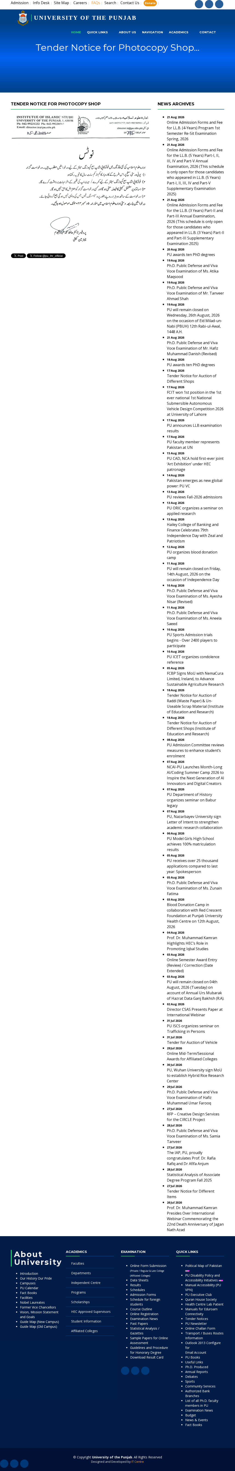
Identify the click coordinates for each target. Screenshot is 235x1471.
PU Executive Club (198, 1294)
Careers (80, 2)
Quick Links (97, 32)
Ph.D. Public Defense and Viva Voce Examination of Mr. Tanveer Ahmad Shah (195, 293)
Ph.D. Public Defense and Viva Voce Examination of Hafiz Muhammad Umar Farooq (192, 1097)
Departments (81, 1273)
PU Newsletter (196, 1323)
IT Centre (137, 1462)
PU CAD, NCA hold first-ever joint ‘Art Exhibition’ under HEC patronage (195, 464)
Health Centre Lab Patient (204, 1304)
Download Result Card (146, 1357)
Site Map (61, 2)
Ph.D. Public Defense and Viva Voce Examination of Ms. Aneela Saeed (194, 618)
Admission (19, 2)
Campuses (28, 1283)
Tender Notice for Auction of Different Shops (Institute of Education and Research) (191, 728)
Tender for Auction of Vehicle (192, 1042)
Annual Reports (196, 1372)
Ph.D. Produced (196, 1367)
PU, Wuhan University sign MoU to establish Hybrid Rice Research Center (195, 1075)
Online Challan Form (200, 1328)
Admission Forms (143, 1294)
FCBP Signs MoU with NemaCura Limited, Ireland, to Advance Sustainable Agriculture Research (195, 679)
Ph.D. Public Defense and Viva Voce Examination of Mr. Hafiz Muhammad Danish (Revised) (192, 348)
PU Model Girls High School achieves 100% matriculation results (191, 844)
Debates (191, 1376)
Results (135, 1285)
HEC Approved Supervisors (91, 1311)
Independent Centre (86, 1282)
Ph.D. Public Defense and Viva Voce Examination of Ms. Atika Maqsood (192, 271)
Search (110, 2)
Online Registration (144, 1314)
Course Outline (141, 1309)
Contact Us (129, 2)
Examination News (144, 1319)
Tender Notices (196, 1319)
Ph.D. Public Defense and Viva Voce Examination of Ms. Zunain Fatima (194, 888)
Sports (190, 1381)
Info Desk (41, 2)
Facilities (26, 1297)
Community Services (200, 1386)
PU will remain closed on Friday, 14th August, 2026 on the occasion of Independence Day (194, 574)
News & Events (196, 1420)
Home (76, 32)
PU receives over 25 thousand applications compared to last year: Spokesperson (192, 866)
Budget (190, 1415)
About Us (127, 32)
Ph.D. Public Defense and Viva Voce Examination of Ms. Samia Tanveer (193, 1136)
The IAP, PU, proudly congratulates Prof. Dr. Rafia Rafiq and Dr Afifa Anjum (191, 1158)
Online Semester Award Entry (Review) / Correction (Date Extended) (192, 965)
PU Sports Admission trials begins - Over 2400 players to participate (192, 640)
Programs (78, 1292)
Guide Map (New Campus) (39, 1321)
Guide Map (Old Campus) (38, 1326)
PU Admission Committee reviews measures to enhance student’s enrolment (195, 750)
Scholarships (80, 1302)
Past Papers (139, 1323)
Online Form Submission (148, 1270)
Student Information (86, 1321)
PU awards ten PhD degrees (191, 254)
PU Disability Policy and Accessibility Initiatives (202, 1277)
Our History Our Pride (36, 1278)
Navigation (152, 32)
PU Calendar (29, 1288)
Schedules (137, 1290)
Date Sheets (139, 1280)
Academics (178, 32)
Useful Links (194, 1362)
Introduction (29, 1273)
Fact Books (28, 1293)
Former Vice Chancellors (38, 1307)
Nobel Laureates (32, 1302)
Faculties (77, 1263)
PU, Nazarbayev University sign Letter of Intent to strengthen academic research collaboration (194, 822)
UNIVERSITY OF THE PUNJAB (85, 17)
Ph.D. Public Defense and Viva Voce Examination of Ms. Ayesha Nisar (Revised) (194, 596)
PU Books (192, 1357)
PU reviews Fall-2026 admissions (194, 497)
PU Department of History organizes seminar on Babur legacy (191, 800)
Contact (207, 32)
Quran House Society (201, 1299)
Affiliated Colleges (84, 1331)
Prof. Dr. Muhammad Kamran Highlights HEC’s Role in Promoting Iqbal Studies (192, 943)
